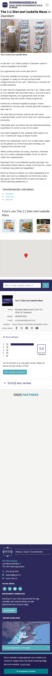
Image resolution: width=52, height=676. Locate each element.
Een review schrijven (15, 372)
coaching (9, 196)
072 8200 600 (12, 571)
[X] (10, 589)
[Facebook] (4, 589)
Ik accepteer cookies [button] (26, 671)
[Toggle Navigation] (47, 5)
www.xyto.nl (11, 578)
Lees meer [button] (25, 664)
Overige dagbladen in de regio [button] (16, 648)
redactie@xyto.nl (13, 575)
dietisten (9, 199)
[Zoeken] (46, 285)
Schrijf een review (19, 383)
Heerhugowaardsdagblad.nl (23, 2)
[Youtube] (15, 589)
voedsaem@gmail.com (25, 320)
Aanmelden (9, 610)
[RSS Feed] (20, 589)
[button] (26, 255)
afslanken (9, 194)
